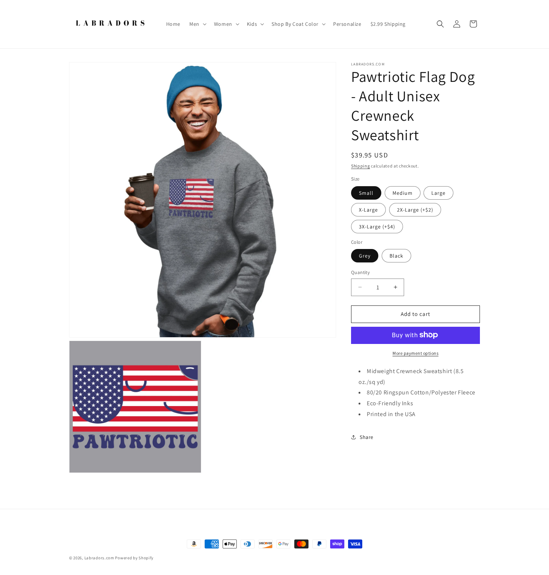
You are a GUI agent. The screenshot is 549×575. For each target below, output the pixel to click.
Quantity (360, 272)
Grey (364, 255)
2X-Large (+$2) (415, 209)
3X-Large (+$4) (377, 226)
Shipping (360, 166)
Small (366, 192)
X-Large (368, 209)
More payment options (415, 353)
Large (438, 192)
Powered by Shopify (134, 557)
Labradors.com (99, 557)
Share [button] (366, 437)
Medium (403, 192)
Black (396, 255)
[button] (197, 24)
